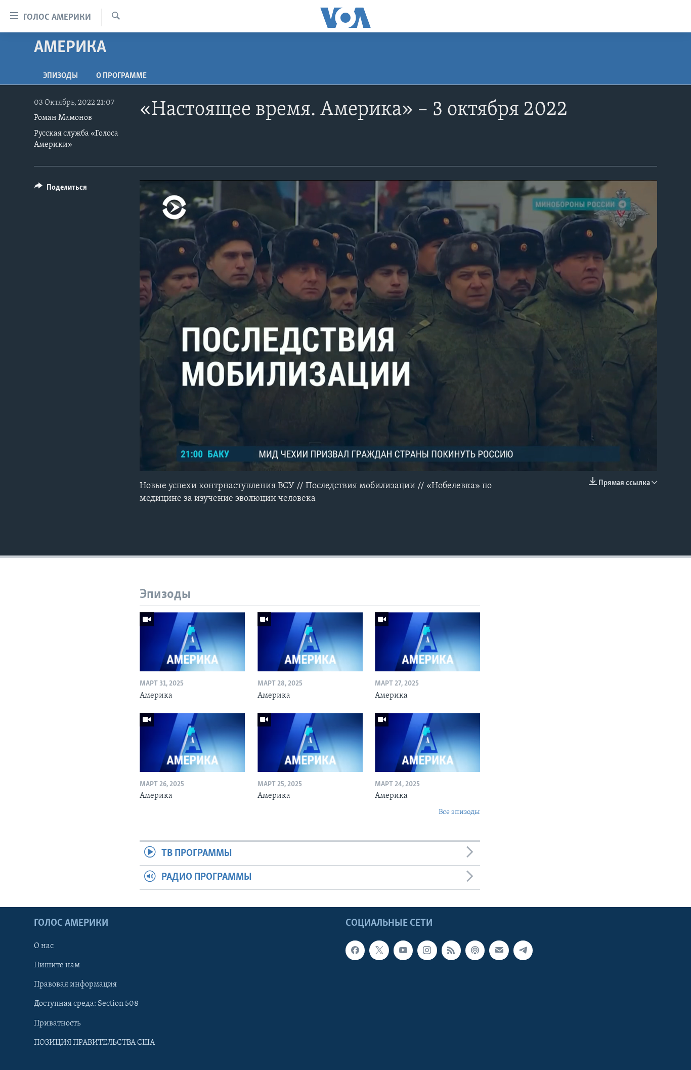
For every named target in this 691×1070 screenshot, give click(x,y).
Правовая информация (75, 984)
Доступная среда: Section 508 (86, 1004)
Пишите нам (57, 965)
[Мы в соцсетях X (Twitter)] (378, 950)
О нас (44, 946)
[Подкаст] (475, 950)
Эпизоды (60, 76)
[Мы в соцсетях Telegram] (523, 950)
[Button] (60, 189)
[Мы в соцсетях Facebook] (355, 950)
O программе (121, 76)
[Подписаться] (498, 950)
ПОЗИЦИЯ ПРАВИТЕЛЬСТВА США (94, 1042)
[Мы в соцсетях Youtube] (403, 950)
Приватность (57, 1023)
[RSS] (451, 950)
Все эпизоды (459, 812)
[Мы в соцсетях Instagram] (427, 950)
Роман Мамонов (63, 118)
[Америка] (192, 641)
